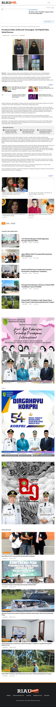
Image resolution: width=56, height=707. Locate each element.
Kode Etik (28, 695)
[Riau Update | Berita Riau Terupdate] (9, 3)
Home (3, 26)
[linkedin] (13, 227)
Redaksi (9, 695)
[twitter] (5, 227)
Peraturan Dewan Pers (18, 695)
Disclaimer (46, 695)
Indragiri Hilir (6, 552)
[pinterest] (11, 227)
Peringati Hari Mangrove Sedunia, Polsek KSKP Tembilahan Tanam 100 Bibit (11, 131)
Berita (7, 223)
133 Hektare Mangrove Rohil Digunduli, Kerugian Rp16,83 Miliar (35, 240)
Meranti (6, 26)
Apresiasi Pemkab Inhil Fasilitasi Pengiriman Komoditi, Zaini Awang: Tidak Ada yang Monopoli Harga (27, 614)
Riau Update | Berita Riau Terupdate (32, 700)
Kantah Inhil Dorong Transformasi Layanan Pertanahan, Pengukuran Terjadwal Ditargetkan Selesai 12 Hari (36, 270)
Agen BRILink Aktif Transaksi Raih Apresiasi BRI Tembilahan (36, 255)
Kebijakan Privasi (37, 695)
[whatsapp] (8, 227)
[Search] (51, 3)
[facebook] (3, 227)
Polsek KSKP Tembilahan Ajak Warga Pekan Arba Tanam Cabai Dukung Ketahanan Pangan (28, 131)
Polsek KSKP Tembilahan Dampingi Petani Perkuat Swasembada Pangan (45, 131)
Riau (4, 581)
